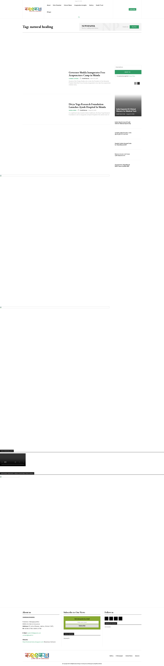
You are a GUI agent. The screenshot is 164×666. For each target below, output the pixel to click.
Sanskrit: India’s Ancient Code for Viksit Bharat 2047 (123, 144)
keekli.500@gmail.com (34, 633)
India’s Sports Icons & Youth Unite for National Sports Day (123, 122)
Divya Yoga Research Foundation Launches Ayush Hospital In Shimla (87, 106)
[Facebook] (119, 9)
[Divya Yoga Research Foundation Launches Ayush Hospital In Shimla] (45, 109)
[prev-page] (135, 83)
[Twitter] (127, 9)
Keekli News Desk (120, 114)
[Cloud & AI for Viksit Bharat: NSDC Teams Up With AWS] (137, 166)
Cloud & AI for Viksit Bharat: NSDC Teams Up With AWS (122, 165)
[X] (116, 618)
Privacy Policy (131, 76)
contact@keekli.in (28, 635)
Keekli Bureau (85, 78)
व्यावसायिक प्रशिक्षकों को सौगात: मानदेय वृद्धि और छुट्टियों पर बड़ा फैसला (123, 133)
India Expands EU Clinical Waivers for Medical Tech (126, 110)
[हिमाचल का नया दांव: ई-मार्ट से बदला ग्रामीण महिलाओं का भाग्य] (137, 155)
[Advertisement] (82, 45)
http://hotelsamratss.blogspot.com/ (33, 642)
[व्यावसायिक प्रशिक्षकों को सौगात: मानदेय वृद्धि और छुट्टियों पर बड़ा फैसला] (137, 134)
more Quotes (108, 626)
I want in (127, 72)
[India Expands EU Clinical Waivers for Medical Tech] (128, 98)
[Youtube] (120, 618)
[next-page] (138, 83)
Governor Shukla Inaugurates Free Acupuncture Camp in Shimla (87, 74)
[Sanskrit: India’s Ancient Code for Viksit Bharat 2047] (137, 144)
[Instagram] (123, 9)
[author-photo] (81, 78)
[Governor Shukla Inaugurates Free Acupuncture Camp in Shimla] (45, 78)
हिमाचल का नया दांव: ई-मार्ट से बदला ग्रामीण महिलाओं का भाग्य (122, 154)
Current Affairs (73, 78)
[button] (78, 17)
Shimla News (72, 110)
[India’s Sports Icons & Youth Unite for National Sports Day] (137, 123)
